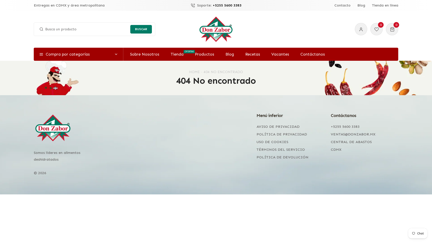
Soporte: (219, 5)
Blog (361, 5)
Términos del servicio (280, 149)
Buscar (141, 29)
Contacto (342, 5)
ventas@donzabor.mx (353, 134)
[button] (392, 29)
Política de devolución (282, 157)
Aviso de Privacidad (277, 126)
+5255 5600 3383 (345, 126)
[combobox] (94, 29)
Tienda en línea (385, 5)
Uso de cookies (272, 142)
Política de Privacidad (281, 134)
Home (194, 72)
